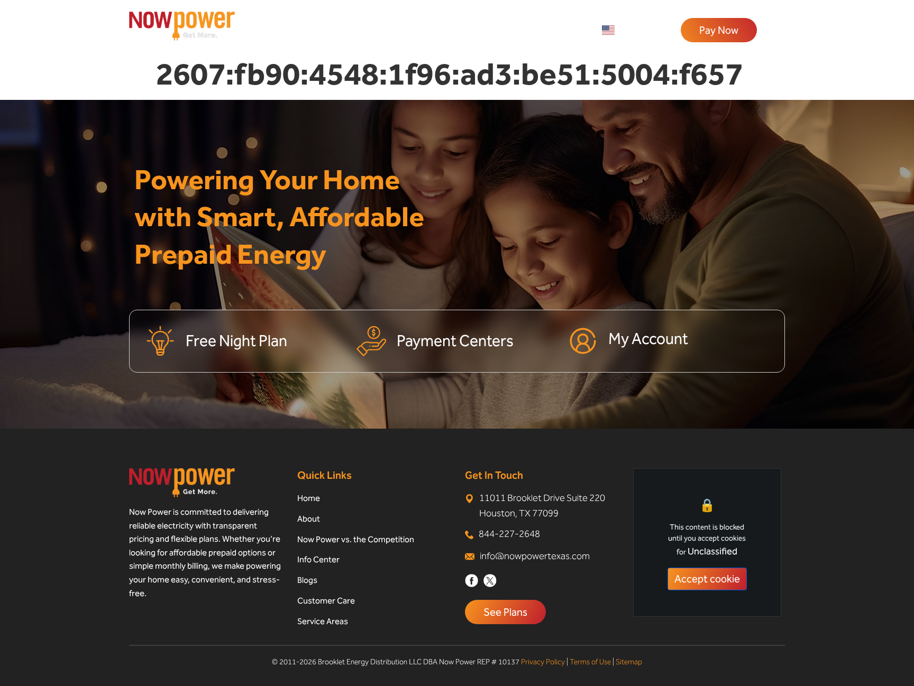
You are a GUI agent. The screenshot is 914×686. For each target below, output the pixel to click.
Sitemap (629, 661)
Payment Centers (455, 340)
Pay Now (718, 30)
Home (308, 498)
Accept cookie (707, 578)
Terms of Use (590, 661)
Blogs (307, 580)
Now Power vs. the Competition (355, 539)
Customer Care (326, 601)
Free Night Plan (236, 340)
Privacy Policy (543, 661)
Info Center (318, 559)
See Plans (505, 612)
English (632, 30)
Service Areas (322, 621)
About (308, 519)
